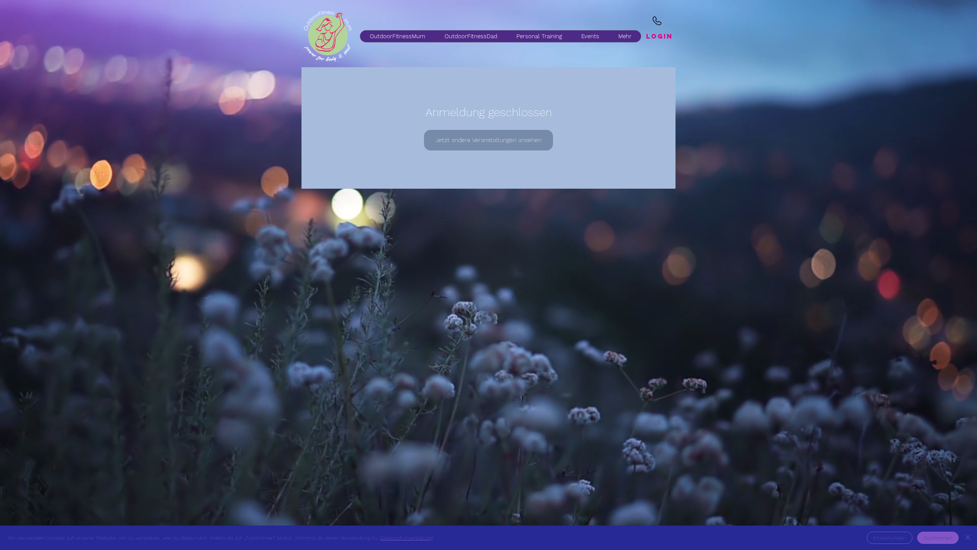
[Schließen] (967, 538)
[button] (470, 36)
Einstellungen (889, 538)
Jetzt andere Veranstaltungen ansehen (488, 140)
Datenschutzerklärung (406, 538)
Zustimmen (938, 538)
